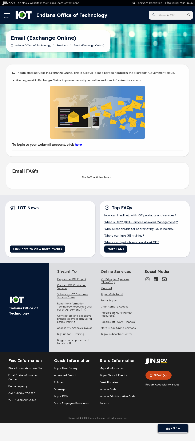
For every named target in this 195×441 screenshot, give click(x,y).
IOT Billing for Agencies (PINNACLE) (115, 280)
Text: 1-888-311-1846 (22, 400)
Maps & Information (112, 368)
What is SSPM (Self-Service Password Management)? (141, 222)
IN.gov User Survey (66, 368)
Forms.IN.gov (109, 300)
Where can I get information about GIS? (131, 242)
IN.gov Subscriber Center (116, 334)
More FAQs (116, 249)
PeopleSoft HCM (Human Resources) (116, 314)
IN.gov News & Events (113, 375)
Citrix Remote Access (114, 306)
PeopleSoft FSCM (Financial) (119, 321)
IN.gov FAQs (61, 396)
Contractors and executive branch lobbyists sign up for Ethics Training (74, 318)
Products (62, 45)
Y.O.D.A (175, 428)
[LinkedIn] (156, 279)
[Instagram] (148, 279)
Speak (157, 375)
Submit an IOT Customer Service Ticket (72, 296)
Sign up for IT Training (70, 334)
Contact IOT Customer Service (71, 287)
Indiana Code (108, 389)
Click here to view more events (37, 249)
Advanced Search (65, 375)
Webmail (106, 288)
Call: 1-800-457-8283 (21, 393)
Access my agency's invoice (75, 328)
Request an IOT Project (71, 279)
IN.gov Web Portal (112, 294)
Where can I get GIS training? (124, 236)
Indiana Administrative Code (118, 396)
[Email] (164, 279)
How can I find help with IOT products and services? (140, 215)
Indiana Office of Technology (72, 15)
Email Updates (109, 382)
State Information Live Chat (26, 368)
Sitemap (59, 389)
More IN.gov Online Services (118, 328)
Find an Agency (18, 386)
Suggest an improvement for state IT (73, 341)
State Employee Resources (71, 403)
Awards (104, 403)
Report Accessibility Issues (162, 384)
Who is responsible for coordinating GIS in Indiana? (139, 229)
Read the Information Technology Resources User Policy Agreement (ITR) (74, 306)
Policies (59, 382)
